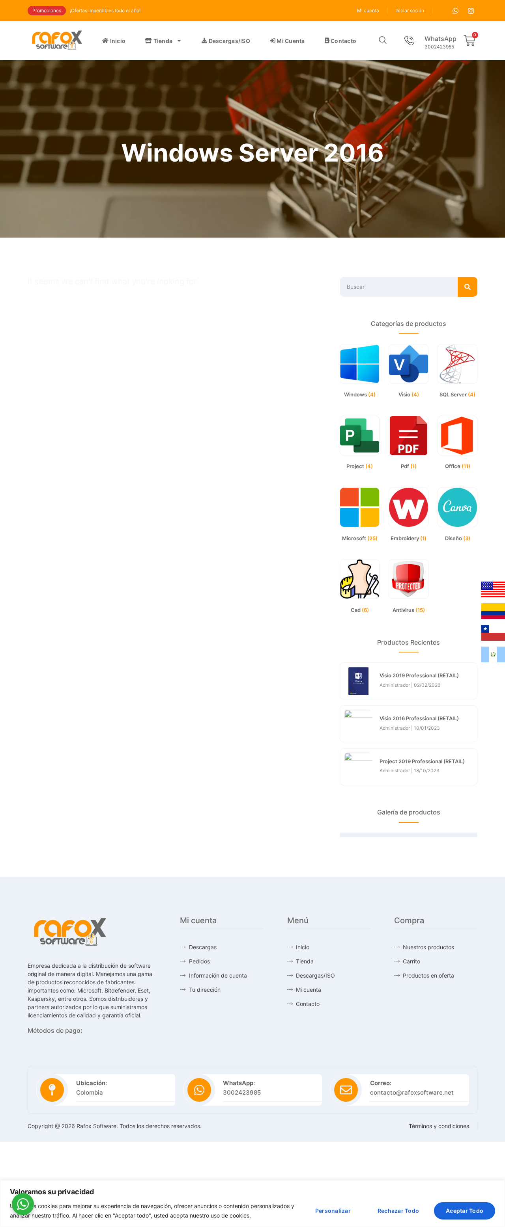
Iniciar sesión (409, 10)
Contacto (342, 40)
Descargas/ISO (228, 40)
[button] (383, 40)
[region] (252, 1203)
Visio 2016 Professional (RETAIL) (419, 718)
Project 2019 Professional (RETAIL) (422, 761)
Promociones (46, 10)
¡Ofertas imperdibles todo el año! (105, 10)
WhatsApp (440, 39)
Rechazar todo (398, 1210)
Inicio (116, 40)
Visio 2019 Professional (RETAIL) (419, 675)
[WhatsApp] (409, 40)
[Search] (467, 287)
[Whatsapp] (455, 10)
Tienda (162, 40)
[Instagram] (470, 10)
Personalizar (333, 1210)
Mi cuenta (368, 10)
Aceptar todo (464, 1210)
